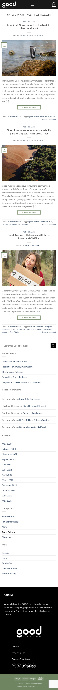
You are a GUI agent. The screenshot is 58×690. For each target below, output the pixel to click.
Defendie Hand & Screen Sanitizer (34, 420)
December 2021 (9, 485)
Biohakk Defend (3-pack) (34, 406)
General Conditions (21, 659)
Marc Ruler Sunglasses (29, 399)
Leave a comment (49, 119)
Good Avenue (39, 36)
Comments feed (9, 568)
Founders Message (10, 521)
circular (32, 327)
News (4, 526)
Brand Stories (8, 516)
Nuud (42, 117)
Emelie (39, 246)
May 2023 (6, 443)
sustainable (6, 224)
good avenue (34, 117)
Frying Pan (48, 327)
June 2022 (7, 469)
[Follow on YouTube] (33, 666)
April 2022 (7, 474)
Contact (15, 646)
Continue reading (29, 107)
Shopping (6, 537)
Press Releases (29, 22)
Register (6, 553)
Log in (5, 558)
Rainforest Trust (46, 222)
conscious (39, 327)
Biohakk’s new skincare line (14, 361)
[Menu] (32, 4)
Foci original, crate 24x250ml (32, 427)
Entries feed (7, 563)
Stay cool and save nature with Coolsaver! (21, 382)
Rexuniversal (35, 686)
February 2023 (9, 449)
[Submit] (53, 345)
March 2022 (7, 480)
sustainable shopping (20, 224)
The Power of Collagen (12, 372)
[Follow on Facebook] (14, 666)
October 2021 (8, 490)
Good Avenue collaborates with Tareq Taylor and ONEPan (29, 236)
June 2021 (7, 495)
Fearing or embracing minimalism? (17, 366)
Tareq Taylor (14, 332)
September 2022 (9, 459)
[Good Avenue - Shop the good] (15, 4)
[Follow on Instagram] (19, 666)
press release (50, 117)
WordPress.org (9, 573)
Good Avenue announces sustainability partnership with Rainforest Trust (29, 132)
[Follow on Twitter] (24, 666)
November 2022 (9, 454)
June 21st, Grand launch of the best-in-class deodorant (29, 27)
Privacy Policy (18, 652)
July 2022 (6, 464)
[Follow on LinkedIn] (28, 666)
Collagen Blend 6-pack (33, 413)
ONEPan (29, 329)
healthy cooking (19, 329)
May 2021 (6, 500)
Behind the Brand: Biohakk (14, 377)
